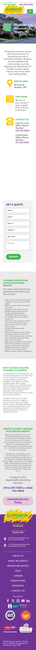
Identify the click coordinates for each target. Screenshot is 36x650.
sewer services (19, 336)
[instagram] (18, 600)
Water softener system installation (18, 351)
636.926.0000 (23, 131)
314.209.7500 (22, 143)
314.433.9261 (9, 5)
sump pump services (19, 311)
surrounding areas (18, 74)
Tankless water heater (13, 309)
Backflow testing (11, 347)
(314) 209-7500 (12, 488)
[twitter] (13, 600)
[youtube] (23, 600)
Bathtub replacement (13, 332)
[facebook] (7, 600)
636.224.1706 (26, 5)
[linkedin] (28, 600)
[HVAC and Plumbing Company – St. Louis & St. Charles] (18, 510)
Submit (13, 256)
